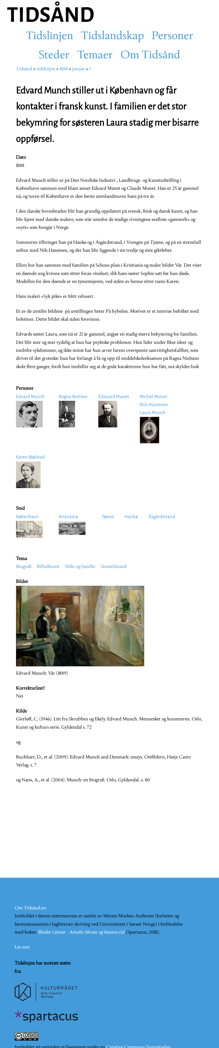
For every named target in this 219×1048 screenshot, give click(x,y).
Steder (54, 55)
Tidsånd (24, 69)
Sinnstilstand (113, 566)
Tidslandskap (112, 36)
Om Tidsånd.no (30, 908)
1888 (64, 69)
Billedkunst (48, 566)
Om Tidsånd (150, 55)
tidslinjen (46, 69)
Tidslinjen (49, 36)
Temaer (95, 55)
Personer (172, 36)
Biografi (24, 566)
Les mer (22, 947)
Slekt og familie (80, 566)
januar (78, 69)
